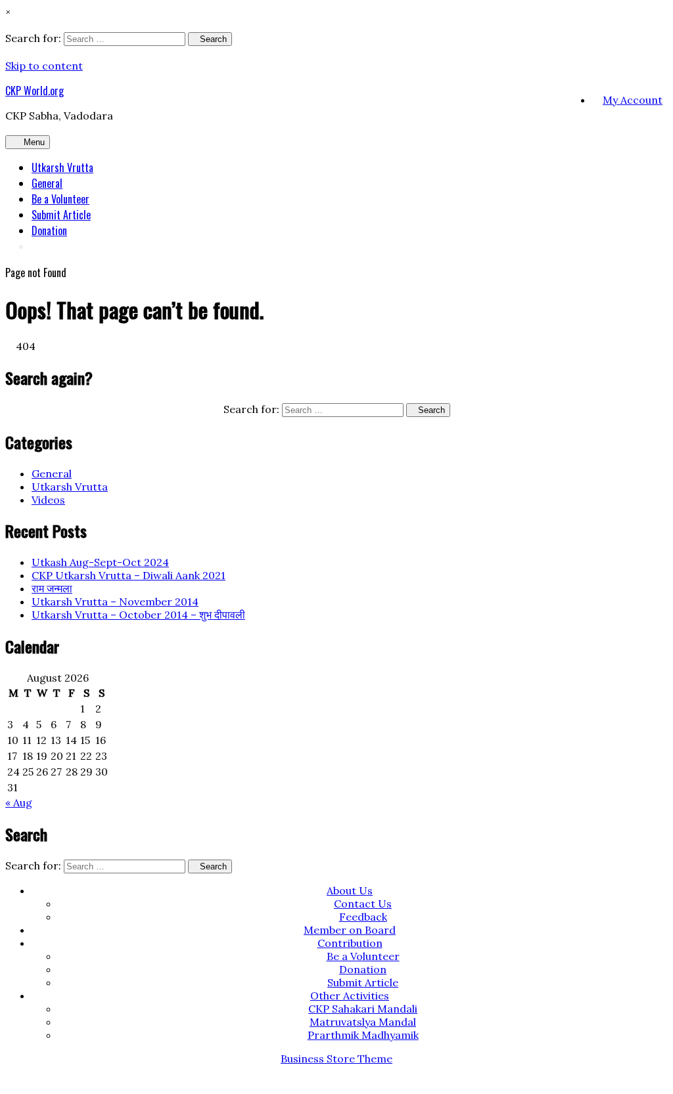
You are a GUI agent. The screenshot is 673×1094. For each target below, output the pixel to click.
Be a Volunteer (60, 199)
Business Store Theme (336, 1058)
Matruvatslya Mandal (363, 1021)
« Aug (18, 802)
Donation (49, 230)
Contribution (350, 943)
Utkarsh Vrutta (62, 167)
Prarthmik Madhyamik (363, 1034)
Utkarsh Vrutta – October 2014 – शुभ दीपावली (138, 614)
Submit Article (61, 215)
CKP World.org (34, 90)
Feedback (363, 916)
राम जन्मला (52, 588)
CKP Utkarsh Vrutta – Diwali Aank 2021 (128, 575)
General (47, 183)
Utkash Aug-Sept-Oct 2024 (100, 562)
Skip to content (44, 65)
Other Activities (349, 995)
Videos (48, 499)
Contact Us (363, 903)
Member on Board (350, 929)
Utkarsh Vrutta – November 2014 (115, 601)
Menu (34, 142)
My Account (632, 99)
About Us (350, 890)
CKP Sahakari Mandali (362, 1008)
